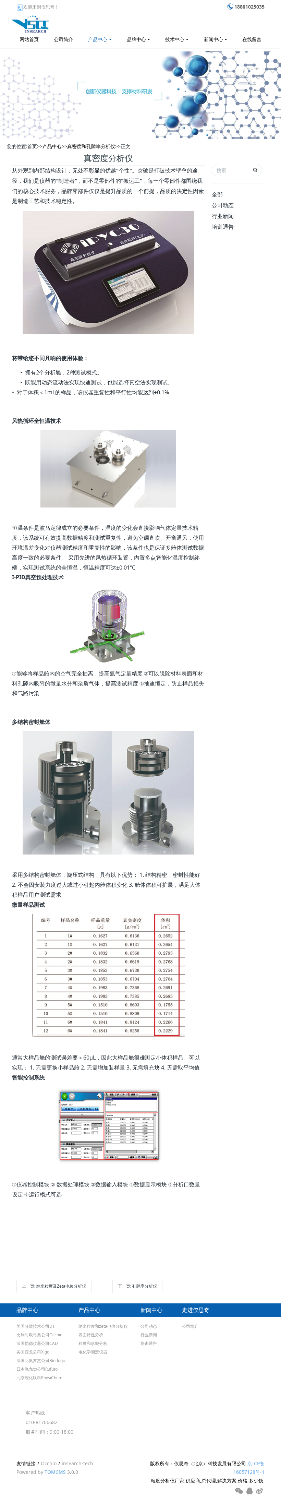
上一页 (54, 1286)
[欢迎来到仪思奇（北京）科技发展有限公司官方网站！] (30, 22)
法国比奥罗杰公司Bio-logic (41, 1360)
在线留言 (251, 39)
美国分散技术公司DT (35, 1326)
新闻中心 (213, 39)
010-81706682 (42, 1422)
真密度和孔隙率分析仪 (91, 146)
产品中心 (97, 39)
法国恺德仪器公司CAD (37, 1343)
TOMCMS (55, 1472)
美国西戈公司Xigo (32, 1352)
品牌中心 (136, 39)
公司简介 (63, 39)
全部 (217, 194)
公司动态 (223, 205)
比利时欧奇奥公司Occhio (39, 1335)
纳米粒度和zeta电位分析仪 (103, 1326)
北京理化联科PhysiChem (39, 1378)
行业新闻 (223, 216)
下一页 (137, 1286)
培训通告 (223, 226)
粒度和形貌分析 (92, 1343)
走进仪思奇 (195, 1310)
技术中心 (174, 39)
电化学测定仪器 (92, 1352)
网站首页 (29, 39)
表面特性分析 (90, 1335)
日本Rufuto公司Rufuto (37, 1369)
